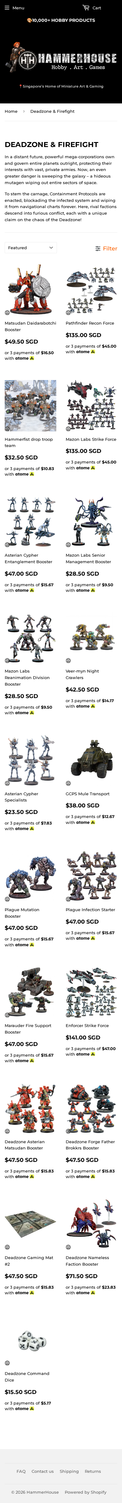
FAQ (21, 1471)
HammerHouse (43, 1492)
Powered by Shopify (85, 1492)
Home (11, 111)
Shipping (69, 1471)
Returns (93, 1471)
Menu (18, 7)
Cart (96, 7)
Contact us (43, 1471)
